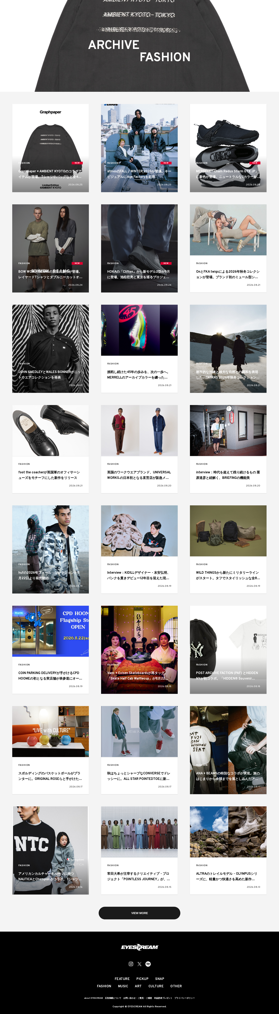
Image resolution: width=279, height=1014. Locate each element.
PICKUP (142, 979)
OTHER (176, 986)
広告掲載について (113, 998)
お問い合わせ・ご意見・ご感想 (137, 998)
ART (138, 986)
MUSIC (123, 986)
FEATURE (122, 979)
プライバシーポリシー (184, 998)
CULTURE (156, 986)
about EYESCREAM (93, 998)
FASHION (24, 163)
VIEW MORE (139, 913)
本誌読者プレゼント (163, 998)
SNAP (159, 979)
